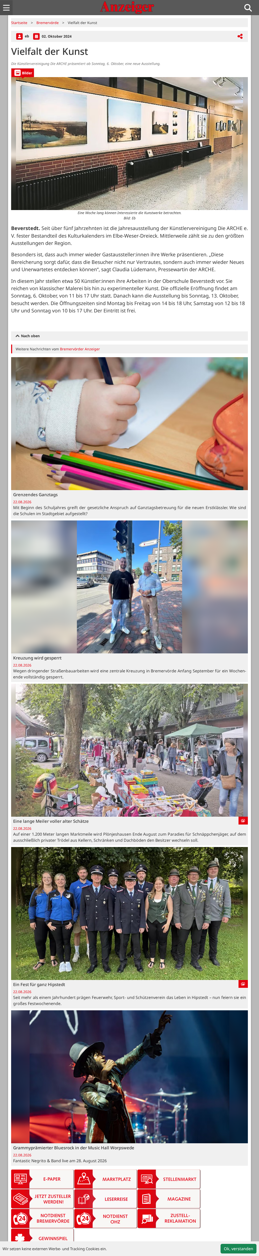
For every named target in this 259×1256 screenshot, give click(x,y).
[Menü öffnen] (6, 7)
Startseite (19, 22)
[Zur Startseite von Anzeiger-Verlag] (127, 7)
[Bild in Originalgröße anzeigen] (129, 143)
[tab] (22, 72)
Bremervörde (47, 22)
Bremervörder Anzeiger (80, 349)
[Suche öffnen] (250, 7)
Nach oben (30, 335)
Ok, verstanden (238, 1248)
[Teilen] (240, 36)
